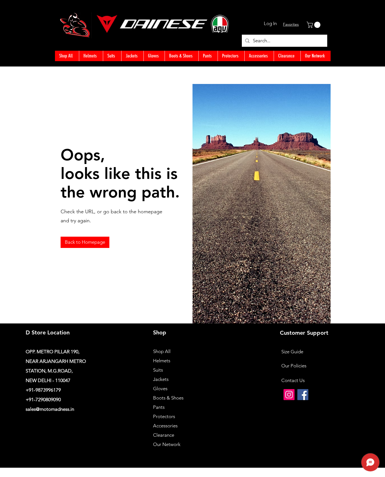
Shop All (162, 351)
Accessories (165, 426)
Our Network (166, 444)
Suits (158, 370)
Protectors (164, 416)
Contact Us (293, 380)
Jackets (161, 379)
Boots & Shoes (168, 398)
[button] (314, 25)
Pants (159, 407)
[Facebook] (302, 394)
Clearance (163, 435)
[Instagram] (289, 394)
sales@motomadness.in (50, 409)
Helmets (161, 360)
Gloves (160, 388)
